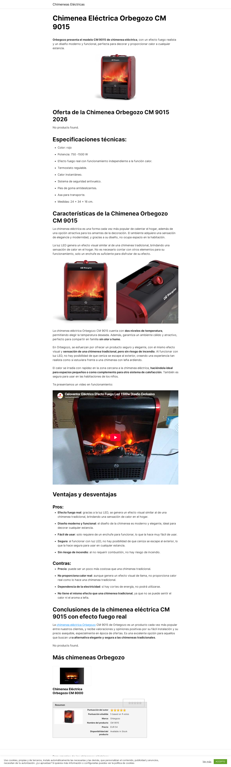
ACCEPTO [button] (220, 761)
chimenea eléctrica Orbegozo (76, 624)
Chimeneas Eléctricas (69, 4)
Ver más (207, 761)
